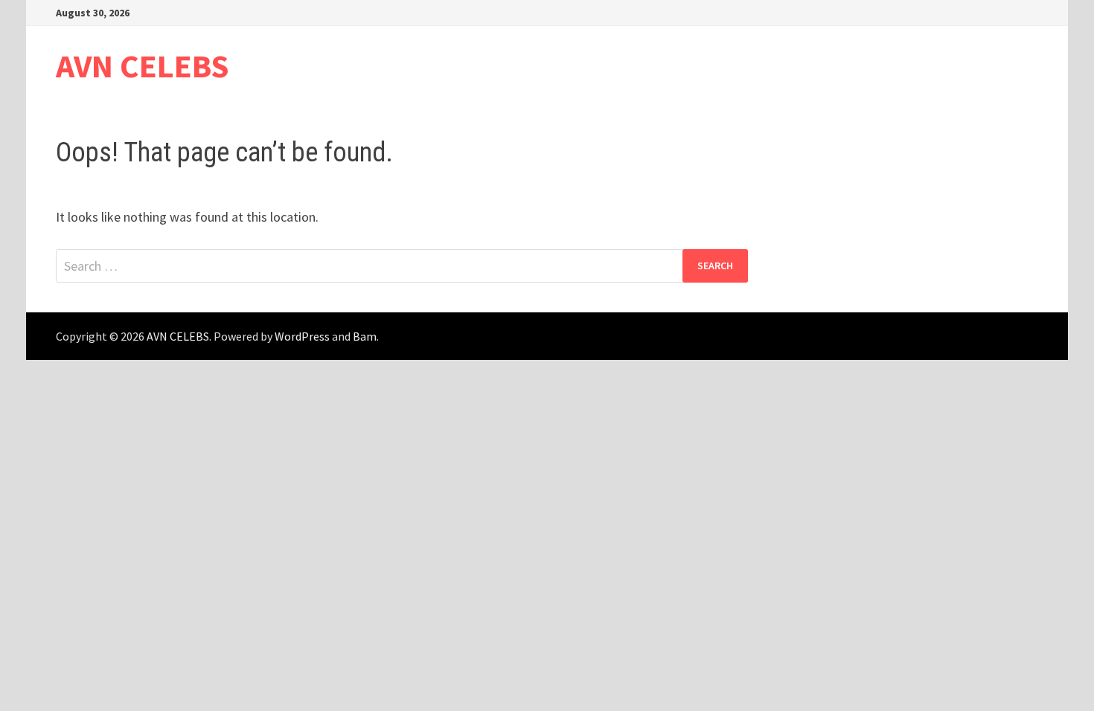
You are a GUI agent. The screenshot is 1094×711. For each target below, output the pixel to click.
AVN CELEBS (142, 65)
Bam (365, 336)
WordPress (302, 336)
